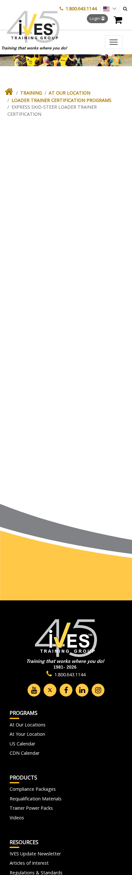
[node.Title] (9, 93)
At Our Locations (27, 725)
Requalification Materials (36, 799)
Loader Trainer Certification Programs (61, 100)
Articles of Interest (29, 863)
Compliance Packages (33, 789)
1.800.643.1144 (81, 8)
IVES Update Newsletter (35, 854)
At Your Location (27, 734)
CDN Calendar (24, 753)
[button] (125, 8)
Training (31, 93)
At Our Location (69, 93)
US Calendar (22, 744)
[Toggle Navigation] (113, 42)
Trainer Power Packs (31, 808)
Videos (17, 818)
